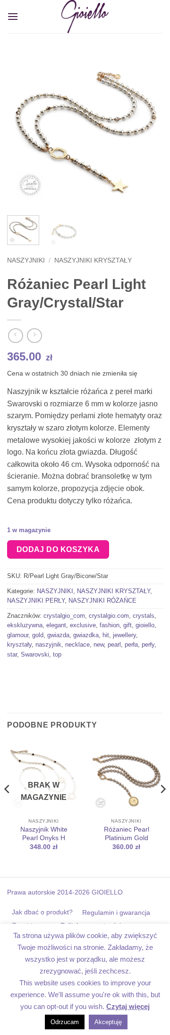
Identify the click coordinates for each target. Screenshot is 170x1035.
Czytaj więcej (128, 1006)
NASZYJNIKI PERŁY (36, 600)
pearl (114, 644)
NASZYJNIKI (26, 260)
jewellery (124, 635)
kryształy (19, 644)
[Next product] (15, 335)
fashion (109, 625)
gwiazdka (86, 635)
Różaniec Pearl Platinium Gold (126, 834)
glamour (17, 635)
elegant (56, 625)
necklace (77, 644)
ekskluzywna (24, 625)
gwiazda (58, 635)
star (12, 654)
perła (131, 644)
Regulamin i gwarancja (116, 912)
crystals (143, 615)
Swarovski (35, 654)
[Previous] (22, 130)
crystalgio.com (109, 615)
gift (127, 625)
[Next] (147, 130)
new (99, 644)
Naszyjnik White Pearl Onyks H (44, 834)
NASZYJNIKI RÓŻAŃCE (102, 600)
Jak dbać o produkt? (42, 912)
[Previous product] (34, 335)
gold (37, 635)
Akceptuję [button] (108, 1022)
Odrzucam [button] (65, 1022)
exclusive (83, 625)
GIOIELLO (106, 892)
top (57, 654)
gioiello (145, 625)
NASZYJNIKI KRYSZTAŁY (93, 260)
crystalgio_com (64, 615)
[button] (12, 16)
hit (105, 635)
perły (148, 644)
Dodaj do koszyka (58, 549)
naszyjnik (48, 644)
